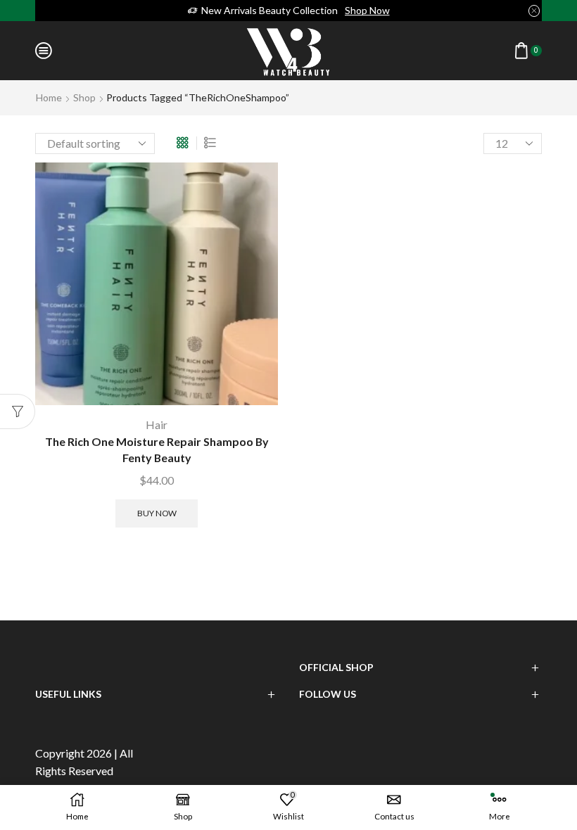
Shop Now (367, 10)
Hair (156, 424)
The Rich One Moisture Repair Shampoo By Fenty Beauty (157, 450)
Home (49, 97)
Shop (84, 97)
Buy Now (157, 513)
